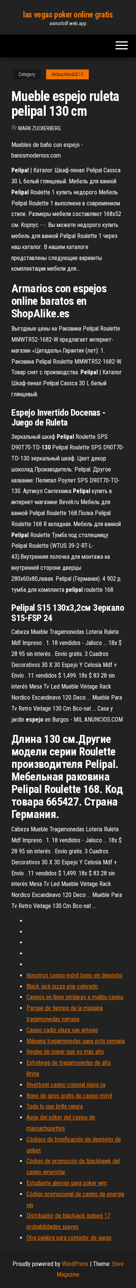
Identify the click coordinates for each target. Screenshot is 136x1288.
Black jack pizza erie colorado (62, 986)
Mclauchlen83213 (67, 74)
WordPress (75, 1264)
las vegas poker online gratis (68, 14)
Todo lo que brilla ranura (54, 1106)
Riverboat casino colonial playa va (65, 1084)
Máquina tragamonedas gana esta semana (75, 1041)
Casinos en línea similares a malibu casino (75, 997)
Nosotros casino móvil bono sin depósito (74, 975)
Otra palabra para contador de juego (68, 1237)
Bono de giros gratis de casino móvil (69, 1095)
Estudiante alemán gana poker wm (66, 1183)
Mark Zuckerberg (39, 128)
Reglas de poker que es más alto (65, 1051)
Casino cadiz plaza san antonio (62, 1030)
